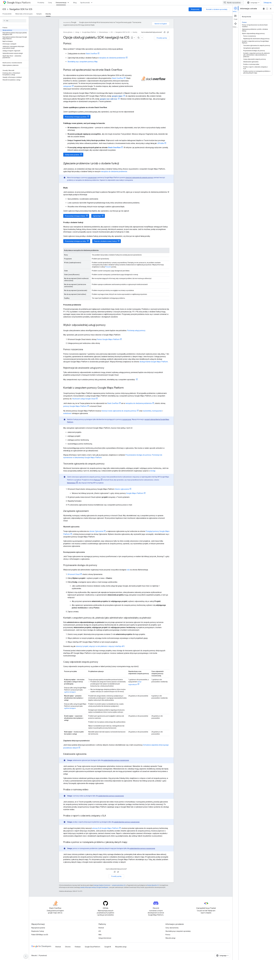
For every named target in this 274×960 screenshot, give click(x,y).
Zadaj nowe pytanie (72, 155)
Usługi (77, 32)
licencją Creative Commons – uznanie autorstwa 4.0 (109, 885)
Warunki (34, 955)
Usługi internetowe (104, 938)
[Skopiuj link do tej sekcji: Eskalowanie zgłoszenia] (88, 754)
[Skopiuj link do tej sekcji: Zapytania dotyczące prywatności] (92, 740)
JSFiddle (160, 143)
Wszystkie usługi (120, 947)
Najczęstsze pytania (38, 928)
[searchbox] (14, 20)
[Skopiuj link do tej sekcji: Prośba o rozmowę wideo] (90, 789)
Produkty (41, 3)
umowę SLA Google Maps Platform (105, 828)
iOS (4, 9)
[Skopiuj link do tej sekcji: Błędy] (70, 188)
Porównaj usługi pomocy (136, 330)
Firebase (78, 947)
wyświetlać (147, 411)
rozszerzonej (92, 177)
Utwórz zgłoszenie (122, 489)
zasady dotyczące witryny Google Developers (94, 887)
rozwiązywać (157, 411)
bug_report (263, 8)
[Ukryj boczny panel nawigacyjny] (26, 956)
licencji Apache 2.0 (153, 885)
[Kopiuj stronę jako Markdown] (139, 38)
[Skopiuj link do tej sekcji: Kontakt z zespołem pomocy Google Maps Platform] (126, 388)
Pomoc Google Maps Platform (108, 339)
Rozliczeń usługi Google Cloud (83, 399)
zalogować (67, 86)
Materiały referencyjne (24, 14)
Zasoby (48, 14)
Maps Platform (23, 2)
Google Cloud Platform (92, 947)
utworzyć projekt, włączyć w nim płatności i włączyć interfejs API (100, 646)
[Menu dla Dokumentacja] (68, 2)
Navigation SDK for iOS (20, 9)
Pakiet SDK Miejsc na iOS (39, 934)
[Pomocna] (164, 32)
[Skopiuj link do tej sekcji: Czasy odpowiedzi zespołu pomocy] (100, 662)
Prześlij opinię (162, 38)
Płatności (97, 480)
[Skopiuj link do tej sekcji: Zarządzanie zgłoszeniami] (91, 511)
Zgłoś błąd (97, 216)
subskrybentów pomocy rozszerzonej (116, 760)
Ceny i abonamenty (172, 928)
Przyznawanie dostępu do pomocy (138, 455)
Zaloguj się (267, 2)
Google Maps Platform (89, 32)
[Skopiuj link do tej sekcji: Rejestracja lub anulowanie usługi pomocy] (106, 368)
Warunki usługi (170, 938)
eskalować (67, 413)
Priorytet (108, 267)
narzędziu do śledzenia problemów (112, 58)
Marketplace (71, 483)
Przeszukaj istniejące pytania (75, 117)
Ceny (50, 3)
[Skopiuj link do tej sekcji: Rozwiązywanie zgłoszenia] (87, 552)
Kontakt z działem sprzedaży (216, 9)
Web (99, 934)
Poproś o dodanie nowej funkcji (105, 241)
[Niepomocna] (167, 32)
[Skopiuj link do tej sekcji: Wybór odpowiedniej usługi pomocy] (108, 325)
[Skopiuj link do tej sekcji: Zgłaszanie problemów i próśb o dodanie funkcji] (121, 163)
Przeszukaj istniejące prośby (75, 241)
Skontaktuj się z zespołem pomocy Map (83, 62)
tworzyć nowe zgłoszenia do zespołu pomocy (119, 411)
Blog (75, 3)
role (128, 570)
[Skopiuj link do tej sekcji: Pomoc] (73, 43)
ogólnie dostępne (70, 692)
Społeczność (85, 3)
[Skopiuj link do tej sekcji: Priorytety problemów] (83, 305)
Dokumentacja (61, 3)
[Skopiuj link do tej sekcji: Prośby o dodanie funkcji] (85, 222)
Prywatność (43, 955)
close (270, 8)
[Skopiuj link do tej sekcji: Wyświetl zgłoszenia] (81, 526)
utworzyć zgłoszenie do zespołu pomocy (139, 177)
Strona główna (67, 32)
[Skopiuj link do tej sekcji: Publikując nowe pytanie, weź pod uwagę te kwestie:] (107, 123)
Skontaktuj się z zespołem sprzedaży (178, 931)
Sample (39, 14)
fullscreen (267, 8)
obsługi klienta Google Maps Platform (153, 362)
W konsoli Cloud (74, 574)
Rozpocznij (195, 9)
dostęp (152, 471)
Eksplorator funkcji (37, 931)
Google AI (107, 947)
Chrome (68, 947)
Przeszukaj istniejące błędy (75, 216)
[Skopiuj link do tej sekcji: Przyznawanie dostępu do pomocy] (99, 565)
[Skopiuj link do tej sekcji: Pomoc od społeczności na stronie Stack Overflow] (124, 70)
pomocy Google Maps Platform (75, 406)
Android (101, 928)
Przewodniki (7, 14)
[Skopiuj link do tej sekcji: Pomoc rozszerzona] (85, 349)
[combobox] (233, 2)
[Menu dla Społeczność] (92, 2)
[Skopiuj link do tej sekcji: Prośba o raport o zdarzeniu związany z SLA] (108, 816)
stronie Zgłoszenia (96, 531)
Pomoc (167, 934)
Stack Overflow (91, 54)
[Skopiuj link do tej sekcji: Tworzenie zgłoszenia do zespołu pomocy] (106, 464)
